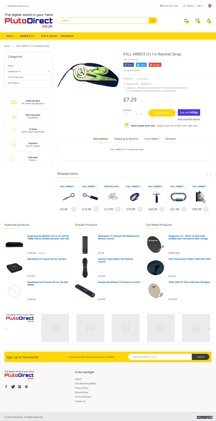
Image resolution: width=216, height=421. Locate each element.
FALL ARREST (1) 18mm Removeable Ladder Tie (90, 186)
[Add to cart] (73, 209)
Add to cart (164, 113)
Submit (200, 357)
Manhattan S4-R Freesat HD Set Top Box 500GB (47, 283)
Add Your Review (130, 59)
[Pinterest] (26, 386)
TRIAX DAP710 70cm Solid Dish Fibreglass (189, 282)
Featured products (16, 225)
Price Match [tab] (152, 138)
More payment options (189, 119)
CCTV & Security (15, 77)
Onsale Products (86, 225)
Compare (144, 78)
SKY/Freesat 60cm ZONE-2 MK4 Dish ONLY (190, 259)
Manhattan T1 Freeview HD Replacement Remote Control (118, 237)
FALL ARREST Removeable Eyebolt (156, 186)
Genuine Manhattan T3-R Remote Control (119, 282)
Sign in (200, 5)
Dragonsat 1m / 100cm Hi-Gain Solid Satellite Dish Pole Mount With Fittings (188, 237)
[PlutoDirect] (28, 20)
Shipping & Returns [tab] (126, 138)
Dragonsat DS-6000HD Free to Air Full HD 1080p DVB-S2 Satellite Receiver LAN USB (48, 237)
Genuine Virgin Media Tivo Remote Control (115, 260)
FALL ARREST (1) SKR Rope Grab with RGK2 (200, 186)
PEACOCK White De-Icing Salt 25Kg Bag (112, 186)
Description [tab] (100, 138)
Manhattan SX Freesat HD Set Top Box (46, 259)
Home (7, 46)
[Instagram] (19, 386)
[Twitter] (12, 386)
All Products (14, 83)
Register (190, 5)
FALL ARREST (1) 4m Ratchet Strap (134, 186)
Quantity (127, 110)
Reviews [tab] (171, 138)
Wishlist (129, 78)
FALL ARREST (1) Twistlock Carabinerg (178, 186)
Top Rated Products (158, 225)
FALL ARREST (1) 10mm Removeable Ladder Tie (68, 186)
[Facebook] (6, 386)
